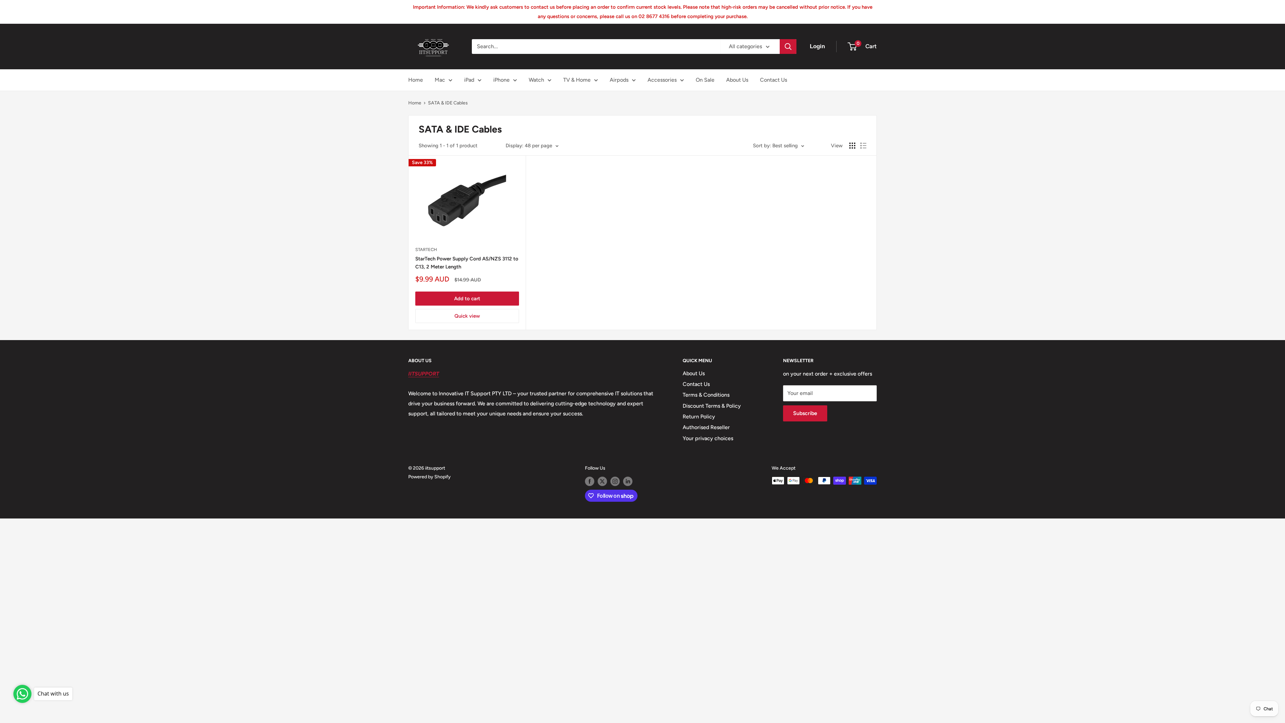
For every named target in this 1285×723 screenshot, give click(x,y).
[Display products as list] (863, 146)
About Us (737, 80)
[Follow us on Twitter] (602, 481)
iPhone (501, 80)
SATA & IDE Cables (448, 103)
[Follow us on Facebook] (589, 481)
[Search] (788, 46)
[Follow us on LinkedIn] (627, 481)
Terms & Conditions (706, 395)
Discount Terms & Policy (712, 406)
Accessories (662, 80)
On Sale (705, 80)
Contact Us (773, 80)
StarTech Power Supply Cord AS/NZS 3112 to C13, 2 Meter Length (466, 262)
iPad (469, 80)
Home (415, 80)
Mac (440, 80)
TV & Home (577, 80)
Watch (536, 80)
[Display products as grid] (852, 146)
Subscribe (805, 413)
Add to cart (467, 299)
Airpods (619, 80)
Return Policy (699, 416)
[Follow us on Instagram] (615, 481)
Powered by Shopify (429, 477)
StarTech (426, 249)
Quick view (467, 316)
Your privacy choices (708, 438)
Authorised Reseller (706, 427)
